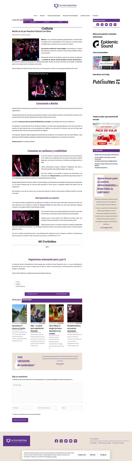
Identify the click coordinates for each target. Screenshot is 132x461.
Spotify (18, 284)
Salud (60, 22)
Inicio (35, 15)
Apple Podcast (20, 286)
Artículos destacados (54, 15)
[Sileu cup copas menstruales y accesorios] (106, 134)
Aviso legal (93, 443)
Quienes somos (85, 15)
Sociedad (46, 22)
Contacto (95, 15)
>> (66, 22)
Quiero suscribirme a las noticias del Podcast (26, 414)
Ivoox (17, 282)
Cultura (22, 35)
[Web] (71, 408)
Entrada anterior (31, 294)
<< (25, 22)
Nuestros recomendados (70, 15)
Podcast (42, 15)
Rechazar (92, 455)
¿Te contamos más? (106, 227)
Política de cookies (118, 443)
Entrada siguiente (62, 294)
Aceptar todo (82, 455)
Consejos (33, 22)
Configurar (103, 455)
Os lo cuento (60, 364)
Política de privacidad (104, 443)
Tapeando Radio (45, 205)
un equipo (70, 264)
